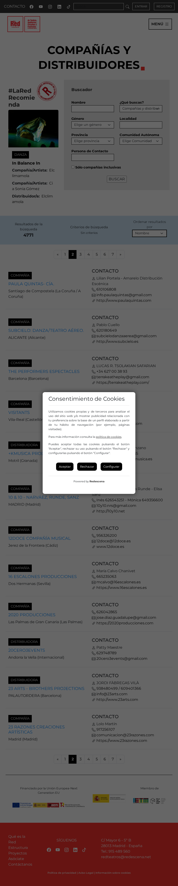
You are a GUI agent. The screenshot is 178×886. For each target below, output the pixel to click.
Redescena (97, 481)
